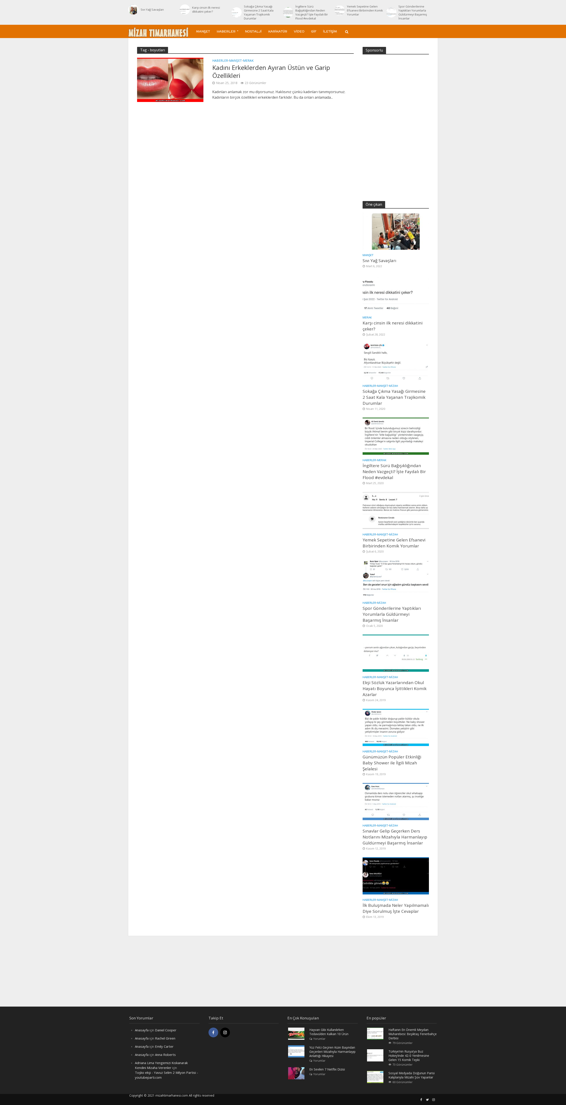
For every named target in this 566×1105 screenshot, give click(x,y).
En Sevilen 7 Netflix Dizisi (327, 1069)
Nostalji (253, 31)
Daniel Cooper (165, 1030)
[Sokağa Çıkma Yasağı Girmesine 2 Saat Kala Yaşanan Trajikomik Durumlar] (236, 12)
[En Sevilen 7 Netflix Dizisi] (296, 1072)
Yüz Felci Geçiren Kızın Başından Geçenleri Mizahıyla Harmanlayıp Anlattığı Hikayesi (332, 1051)
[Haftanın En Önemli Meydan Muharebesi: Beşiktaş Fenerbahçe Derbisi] (375, 1033)
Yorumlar (319, 1039)
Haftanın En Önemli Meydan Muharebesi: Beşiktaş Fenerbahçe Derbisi (412, 1034)
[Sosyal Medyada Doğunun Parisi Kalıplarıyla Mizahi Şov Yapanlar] (375, 1076)
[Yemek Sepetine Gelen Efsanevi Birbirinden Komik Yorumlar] (340, 10)
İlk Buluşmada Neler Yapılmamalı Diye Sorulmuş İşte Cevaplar (396, 908)
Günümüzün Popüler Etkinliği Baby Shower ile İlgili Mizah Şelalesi (392, 763)
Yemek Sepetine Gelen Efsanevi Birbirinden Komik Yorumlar (365, 10)
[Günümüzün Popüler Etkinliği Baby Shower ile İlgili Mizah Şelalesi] (396, 727)
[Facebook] (213, 1032)
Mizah (393, 386)
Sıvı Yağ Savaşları (152, 10)
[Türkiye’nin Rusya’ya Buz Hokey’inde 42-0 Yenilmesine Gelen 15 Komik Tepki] (375, 1055)
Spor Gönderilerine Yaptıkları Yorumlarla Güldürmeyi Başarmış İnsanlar (412, 12)
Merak (248, 61)
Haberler (226, 31)
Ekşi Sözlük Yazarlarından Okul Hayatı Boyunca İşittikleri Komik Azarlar (394, 688)
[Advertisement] (396, 124)
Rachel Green (165, 1038)
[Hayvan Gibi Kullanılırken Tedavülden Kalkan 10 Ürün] (296, 1033)
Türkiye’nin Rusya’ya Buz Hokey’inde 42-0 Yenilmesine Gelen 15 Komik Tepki (408, 1055)
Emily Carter (164, 1046)
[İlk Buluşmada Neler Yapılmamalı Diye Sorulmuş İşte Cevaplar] (396, 875)
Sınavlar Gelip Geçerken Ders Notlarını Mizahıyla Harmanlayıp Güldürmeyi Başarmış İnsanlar (395, 837)
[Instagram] (225, 1032)
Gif (313, 31)
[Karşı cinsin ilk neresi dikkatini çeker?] (185, 9)
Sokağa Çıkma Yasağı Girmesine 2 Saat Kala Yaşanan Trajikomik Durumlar (258, 12)
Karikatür (277, 31)
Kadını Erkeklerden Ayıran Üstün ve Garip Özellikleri (271, 71)
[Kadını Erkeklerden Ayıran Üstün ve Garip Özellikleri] (170, 79)
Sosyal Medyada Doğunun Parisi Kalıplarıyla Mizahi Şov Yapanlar (411, 1075)
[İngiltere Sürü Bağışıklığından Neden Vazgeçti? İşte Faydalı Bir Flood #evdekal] (288, 12)
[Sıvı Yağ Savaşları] (133, 9)
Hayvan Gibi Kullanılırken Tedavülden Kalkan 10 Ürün (328, 1032)
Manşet (203, 31)
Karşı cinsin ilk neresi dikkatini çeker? (206, 9)
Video (299, 31)
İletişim (330, 31)
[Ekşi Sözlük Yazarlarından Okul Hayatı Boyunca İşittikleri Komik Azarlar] (396, 652)
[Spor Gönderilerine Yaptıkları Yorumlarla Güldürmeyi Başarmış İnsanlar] (391, 12)
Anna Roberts (165, 1054)
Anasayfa (142, 1030)
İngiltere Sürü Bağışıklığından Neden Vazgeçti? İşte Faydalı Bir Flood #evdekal (311, 12)
